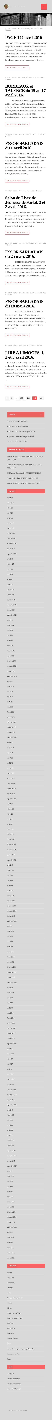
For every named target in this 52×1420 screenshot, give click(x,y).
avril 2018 (10, 1008)
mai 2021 (10, 819)
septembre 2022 (12, 737)
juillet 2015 (10, 1176)
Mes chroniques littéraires (31, 28)
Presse (9, 1344)
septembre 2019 (12, 921)
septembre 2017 (12, 1044)
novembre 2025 (11, 544)
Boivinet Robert (12, 478)
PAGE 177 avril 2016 (23, 37)
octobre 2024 (11, 610)
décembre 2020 (11, 845)
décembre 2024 (11, 600)
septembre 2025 (12, 554)
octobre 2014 (11, 1222)
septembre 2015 (12, 1166)
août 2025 (10, 559)
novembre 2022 (11, 727)
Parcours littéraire (12, 1339)
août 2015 (10, 1171)
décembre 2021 (11, 783)
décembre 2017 (11, 1028)
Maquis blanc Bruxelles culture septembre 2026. (21, 431)
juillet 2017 (10, 1054)
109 (21, 398)
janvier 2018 (11, 1023)
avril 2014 (10, 1242)
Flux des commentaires (14, 1384)
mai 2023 (10, 697)
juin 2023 (10, 691)
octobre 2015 (11, 1161)
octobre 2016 (11, 1100)
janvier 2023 (11, 717)
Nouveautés (10, 1334)
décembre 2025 (11, 538)
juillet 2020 (10, 870)
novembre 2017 (11, 1033)
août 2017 (10, 1049)
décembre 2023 (11, 661)
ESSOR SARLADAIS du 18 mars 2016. (24, 303)
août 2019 (10, 926)
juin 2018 (10, 998)
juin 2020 (10, 875)
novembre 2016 (11, 1095)
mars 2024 (10, 646)
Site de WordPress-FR (13, 1389)
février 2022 (10, 773)
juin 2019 (10, 936)
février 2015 (10, 1202)
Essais (9, 1293)
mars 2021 (10, 829)
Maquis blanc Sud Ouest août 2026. (18, 426)
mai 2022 (10, 758)
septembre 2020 (12, 860)
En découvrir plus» (17, 67)
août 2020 (10, 865)
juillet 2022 (10, 748)
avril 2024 (10, 640)
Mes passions (11, 1328)
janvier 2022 (11, 778)
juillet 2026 (10, 503)
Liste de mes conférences (14, 1313)
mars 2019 (10, 952)
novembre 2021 (11, 788)
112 (41, 398)
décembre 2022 (11, 722)
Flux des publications (13, 1379)
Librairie (9, 1308)
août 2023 (10, 681)
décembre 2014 (11, 1212)
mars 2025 (10, 584)
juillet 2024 (10, 625)
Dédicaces (31, 77)
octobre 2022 (11, 732)
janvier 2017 (11, 1084)
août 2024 (10, 620)
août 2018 (10, 987)
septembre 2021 (12, 799)
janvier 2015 (11, 1207)
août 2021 (10, 804)
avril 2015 (10, 1191)
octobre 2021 (11, 794)
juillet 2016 (10, 1115)
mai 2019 (10, 941)
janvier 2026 (11, 533)
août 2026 (10, 498)
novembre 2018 (11, 972)
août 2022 (10, 743)
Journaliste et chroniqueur (14, 1298)
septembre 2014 (12, 1227)
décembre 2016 (11, 1089)
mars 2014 (10, 1248)
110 (28, 398)
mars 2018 (10, 1013)
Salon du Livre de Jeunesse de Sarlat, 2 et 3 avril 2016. (25, 202)
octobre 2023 (11, 671)
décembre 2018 (11, 967)
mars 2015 (10, 1197)
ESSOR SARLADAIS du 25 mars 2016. (24, 254)
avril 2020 (10, 885)
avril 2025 (10, 579)
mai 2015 (10, 1186)
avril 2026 (10, 518)
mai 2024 (10, 635)
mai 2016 (10, 1125)
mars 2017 (10, 1074)
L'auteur (9, 1303)
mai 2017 (10, 1064)
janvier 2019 (11, 962)
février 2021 (10, 834)
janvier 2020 (11, 901)
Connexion (10, 1373)
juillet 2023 (10, 686)
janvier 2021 (11, 839)
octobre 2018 (11, 977)
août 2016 (10, 1110)
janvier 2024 (11, 656)
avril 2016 (10, 1130)
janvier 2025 (11, 595)
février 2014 (10, 1253)
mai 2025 (10, 574)
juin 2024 (10, 630)
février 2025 (10, 589)
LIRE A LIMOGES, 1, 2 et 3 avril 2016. (24, 355)
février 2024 (10, 651)
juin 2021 (10, 814)
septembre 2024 (12, 615)
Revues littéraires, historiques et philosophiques (21, 1349)
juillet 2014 (10, 1237)
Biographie (10, 1277)
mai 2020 (10, 880)
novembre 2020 (11, 850)
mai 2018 (10, 1003)
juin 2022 (10, 753)
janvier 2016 (11, 1146)
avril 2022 (10, 763)
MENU (44, 7)
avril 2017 (10, 1069)
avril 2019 (10, 947)
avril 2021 (10, 824)
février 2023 (10, 712)
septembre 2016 (12, 1105)
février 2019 (10, 957)
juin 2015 (10, 1181)
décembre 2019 (11, 906)
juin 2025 (10, 569)
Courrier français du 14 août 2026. (17, 442)
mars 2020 (10, 890)
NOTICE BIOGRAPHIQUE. (32, 473)
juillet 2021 (10, 809)
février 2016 (10, 1140)
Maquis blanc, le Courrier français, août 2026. (20, 437)
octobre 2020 (11, 855)
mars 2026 (10, 523)
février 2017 (10, 1079)
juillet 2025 (10, 564)
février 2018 (10, 1018)
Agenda (21, 77)
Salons (40, 77)
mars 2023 (10, 707)
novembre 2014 (11, 1217)
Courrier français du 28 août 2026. (17, 421)
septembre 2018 (12, 982)
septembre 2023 (12, 676)
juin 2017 (10, 1059)
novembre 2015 (11, 1156)
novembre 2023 (11, 666)
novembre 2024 (11, 605)
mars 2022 (10, 768)
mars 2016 (10, 1135)
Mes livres (10, 1323)
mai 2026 (10, 513)
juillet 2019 (10, 931)
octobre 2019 (11, 916)
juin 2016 (10, 1120)
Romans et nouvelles (13, 1354)
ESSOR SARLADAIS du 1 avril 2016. (24, 145)
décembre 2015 (11, 1151)
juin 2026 (10, 508)
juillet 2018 (10, 992)
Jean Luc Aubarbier (13, 456)
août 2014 (10, 1232)
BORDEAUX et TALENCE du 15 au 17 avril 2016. (25, 90)
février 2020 (10, 896)
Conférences (11, 1283)
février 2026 (10, 528)
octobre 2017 (11, 1038)
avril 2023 (10, 702)
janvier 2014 (11, 1258)
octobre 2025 (11, 549)
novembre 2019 (11, 911)
